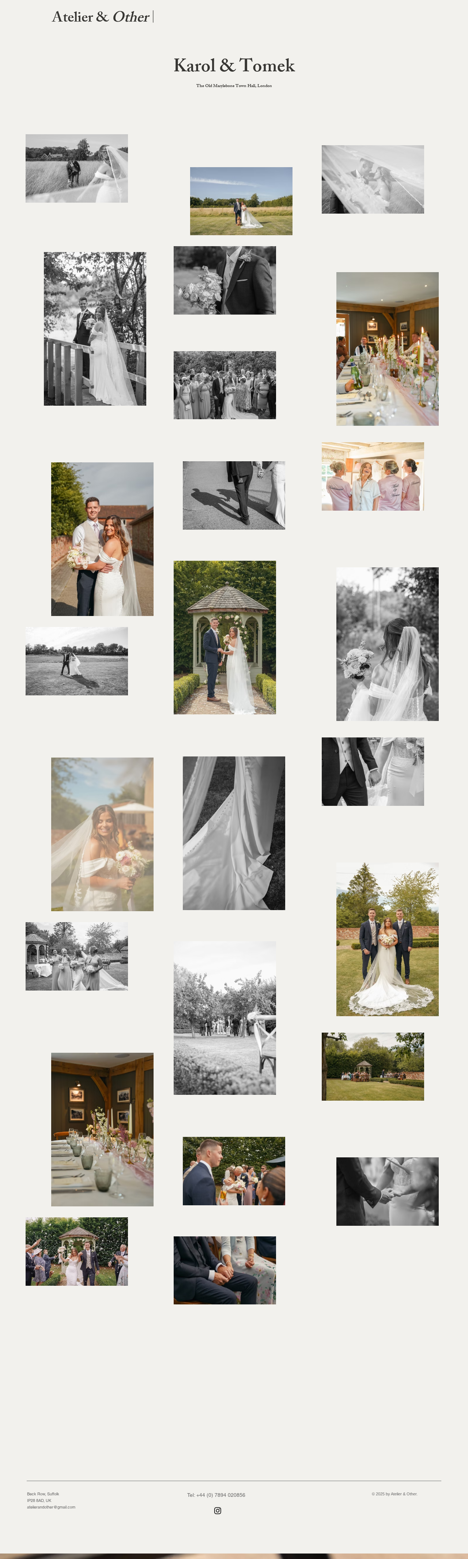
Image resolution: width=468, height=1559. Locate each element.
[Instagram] (217, 1510)
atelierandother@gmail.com (51, 1507)
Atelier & (103, 19)
